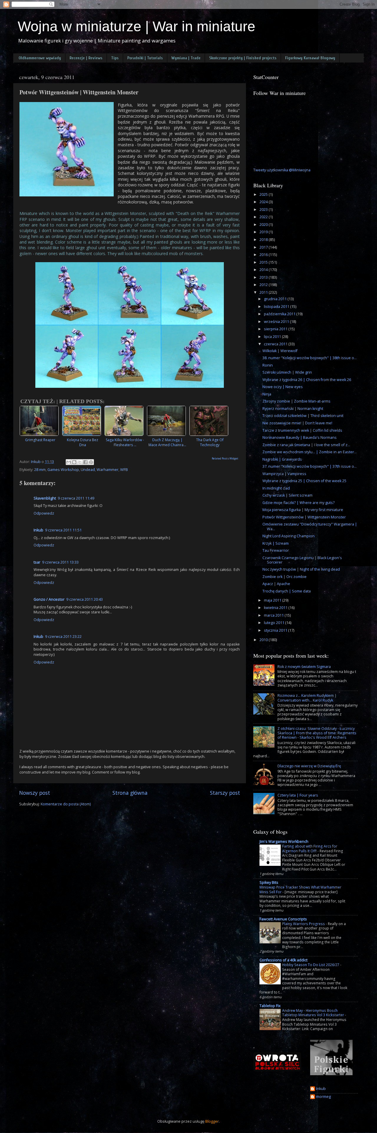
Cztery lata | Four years (297, 795)
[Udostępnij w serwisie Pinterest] (91, 462)
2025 (264, 194)
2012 (264, 284)
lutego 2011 (274, 622)
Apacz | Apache (276, 583)
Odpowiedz (44, 513)
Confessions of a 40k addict (283, 960)
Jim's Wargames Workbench (283, 841)
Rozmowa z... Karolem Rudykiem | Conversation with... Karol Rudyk (307, 697)
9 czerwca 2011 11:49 (76, 498)
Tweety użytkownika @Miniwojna (281, 170)
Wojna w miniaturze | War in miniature (136, 26)
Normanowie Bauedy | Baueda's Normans (299, 437)
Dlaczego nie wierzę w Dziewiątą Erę (309, 766)
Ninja (266, 394)
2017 (264, 247)
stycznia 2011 (276, 630)
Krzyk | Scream (275, 543)
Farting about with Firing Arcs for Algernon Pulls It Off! (309, 848)
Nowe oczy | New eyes (282, 386)
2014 (264, 269)
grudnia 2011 (275, 298)
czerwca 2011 (276, 344)
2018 (264, 239)
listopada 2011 (277, 306)
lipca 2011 (273, 336)
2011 (264, 292)
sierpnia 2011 (276, 328)
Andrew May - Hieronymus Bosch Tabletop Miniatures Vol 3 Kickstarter (313, 1013)
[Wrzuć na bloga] (74, 462)
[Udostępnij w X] (80, 462)
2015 (264, 262)
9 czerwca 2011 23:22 (63, 636)
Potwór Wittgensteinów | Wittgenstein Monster (304, 517)
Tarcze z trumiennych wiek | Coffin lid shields (302, 430)
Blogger (212, 1121)
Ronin (267, 365)
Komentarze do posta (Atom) (66, 804)
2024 (264, 201)
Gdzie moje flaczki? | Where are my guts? (298, 502)
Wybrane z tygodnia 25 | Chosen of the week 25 (304, 480)
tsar (37, 562)
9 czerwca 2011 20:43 (84, 599)
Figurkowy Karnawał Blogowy (310, 57)
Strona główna (130, 792)
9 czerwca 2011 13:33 (60, 562)
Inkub (38, 530)
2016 (264, 254)
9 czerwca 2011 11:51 (63, 530)
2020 (264, 224)
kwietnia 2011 (276, 607)
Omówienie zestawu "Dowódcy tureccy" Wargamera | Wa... (309, 526)
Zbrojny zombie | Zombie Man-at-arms (296, 401)
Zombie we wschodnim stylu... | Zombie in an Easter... (309, 451)
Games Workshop (63, 469)
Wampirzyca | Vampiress (284, 473)
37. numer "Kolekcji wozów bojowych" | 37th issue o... (309, 466)
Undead (88, 469)
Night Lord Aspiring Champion (288, 535)
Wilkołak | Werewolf (279, 350)
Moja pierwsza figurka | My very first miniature (302, 509)
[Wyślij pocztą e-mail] (69, 462)
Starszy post (225, 792)
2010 (264, 639)
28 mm (40, 469)
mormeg (323, 1096)
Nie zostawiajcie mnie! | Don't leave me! (297, 423)
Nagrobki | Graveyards (282, 459)
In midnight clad (276, 488)
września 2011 (277, 321)
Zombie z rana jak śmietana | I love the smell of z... (306, 444)
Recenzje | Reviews (86, 57)
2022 (264, 216)
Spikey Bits (268, 882)
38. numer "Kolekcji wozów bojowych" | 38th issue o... (309, 357)
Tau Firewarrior (275, 550)
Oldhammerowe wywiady (40, 57)
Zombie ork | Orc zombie (284, 576)
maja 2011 (273, 600)
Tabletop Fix (270, 1005)
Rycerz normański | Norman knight (292, 408)
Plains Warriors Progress (303, 923)
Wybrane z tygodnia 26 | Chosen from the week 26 (306, 379)
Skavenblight (45, 498)
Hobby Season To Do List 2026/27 (310, 964)
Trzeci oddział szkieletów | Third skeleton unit (302, 415)
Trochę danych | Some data (286, 591)
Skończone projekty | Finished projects (243, 57)
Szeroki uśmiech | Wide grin (287, 372)
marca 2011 (274, 615)
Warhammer (107, 469)
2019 (264, 231)
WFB (124, 469)
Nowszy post (34, 792)
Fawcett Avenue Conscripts (283, 919)
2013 (264, 277)
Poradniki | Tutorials (145, 57)
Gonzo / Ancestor (49, 599)
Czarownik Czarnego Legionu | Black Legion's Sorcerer (302, 560)
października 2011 (280, 313)
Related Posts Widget (225, 458)
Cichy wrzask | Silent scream (287, 495)
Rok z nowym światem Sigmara (304, 666)
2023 (264, 209)
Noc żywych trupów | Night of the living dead (301, 569)
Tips (115, 57)
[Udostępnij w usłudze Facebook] (85, 462)
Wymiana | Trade (186, 57)
